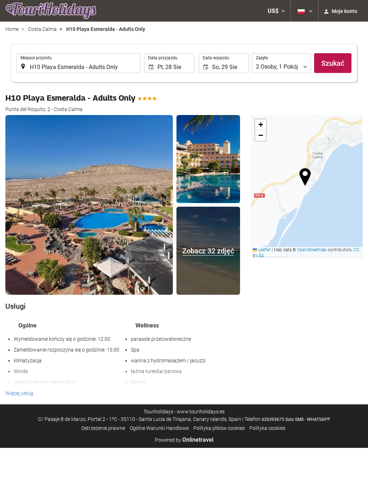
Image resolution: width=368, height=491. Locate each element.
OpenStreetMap (312, 249)
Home (12, 29)
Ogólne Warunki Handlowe (159, 428)
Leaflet (264, 249)
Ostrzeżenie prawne (103, 428)
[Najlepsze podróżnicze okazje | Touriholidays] (51, 11)
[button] (276, 11)
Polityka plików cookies (219, 428)
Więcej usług (19, 393)
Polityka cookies (267, 428)
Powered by (184, 440)
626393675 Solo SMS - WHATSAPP (296, 419)
